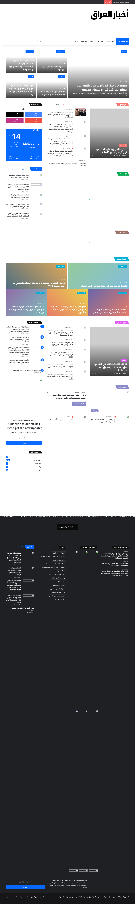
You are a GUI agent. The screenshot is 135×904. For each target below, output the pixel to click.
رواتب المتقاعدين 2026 (58, 578)
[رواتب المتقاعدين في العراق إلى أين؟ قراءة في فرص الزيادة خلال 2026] (36, 207)
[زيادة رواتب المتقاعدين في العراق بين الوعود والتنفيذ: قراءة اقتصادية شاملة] (85, 372)
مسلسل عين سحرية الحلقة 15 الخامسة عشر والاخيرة (52, 93)
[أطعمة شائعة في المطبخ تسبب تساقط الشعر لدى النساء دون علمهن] (108, 302)
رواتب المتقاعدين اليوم (59, 581)
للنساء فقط (122, 259)
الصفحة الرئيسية (123, 41)
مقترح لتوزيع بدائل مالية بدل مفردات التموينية (27, 370)
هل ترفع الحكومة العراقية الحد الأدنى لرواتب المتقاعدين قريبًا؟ (19, 196)
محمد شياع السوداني (59, 599)
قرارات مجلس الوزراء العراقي (57, 596)
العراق (47, 563)
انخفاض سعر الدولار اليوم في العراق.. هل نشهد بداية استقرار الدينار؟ (19, 339)
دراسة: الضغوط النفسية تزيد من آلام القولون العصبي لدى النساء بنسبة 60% (38, 284)
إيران (54, 553)
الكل (64, 104)
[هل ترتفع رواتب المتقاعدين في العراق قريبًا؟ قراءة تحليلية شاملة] (73, 630)
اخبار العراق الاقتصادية (59, 556)
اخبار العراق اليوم (45, 556)
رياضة (92, 41)
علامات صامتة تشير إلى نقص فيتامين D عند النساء (104, 286)
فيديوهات (84, 41)
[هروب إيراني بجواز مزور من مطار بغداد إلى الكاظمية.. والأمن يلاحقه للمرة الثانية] (80, 112)
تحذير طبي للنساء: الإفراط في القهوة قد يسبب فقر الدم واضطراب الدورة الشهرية (68, 309)
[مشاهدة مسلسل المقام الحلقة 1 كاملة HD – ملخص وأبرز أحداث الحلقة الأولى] (73, 872)
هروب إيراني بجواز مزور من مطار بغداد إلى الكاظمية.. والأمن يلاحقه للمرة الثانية (60, 115)
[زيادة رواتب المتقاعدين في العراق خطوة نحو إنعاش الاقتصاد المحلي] (36, 217)
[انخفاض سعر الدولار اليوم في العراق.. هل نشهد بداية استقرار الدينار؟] (36, 340)
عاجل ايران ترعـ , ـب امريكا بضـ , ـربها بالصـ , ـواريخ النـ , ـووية (103, 420)
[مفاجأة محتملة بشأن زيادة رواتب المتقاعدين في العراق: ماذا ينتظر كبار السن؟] (93, 553)
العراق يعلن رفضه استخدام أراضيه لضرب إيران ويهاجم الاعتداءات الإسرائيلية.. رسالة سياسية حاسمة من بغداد (61, 128)
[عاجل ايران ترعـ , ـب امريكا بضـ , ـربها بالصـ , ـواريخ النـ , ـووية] (128, 417)
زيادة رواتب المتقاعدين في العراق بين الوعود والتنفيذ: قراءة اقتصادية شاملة (60, 377)
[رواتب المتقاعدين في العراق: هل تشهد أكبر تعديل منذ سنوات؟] (36, 178)
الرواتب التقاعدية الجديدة (58, 563)
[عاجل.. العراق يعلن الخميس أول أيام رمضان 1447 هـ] (109, 133)
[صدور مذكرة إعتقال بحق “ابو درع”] (52, 60)
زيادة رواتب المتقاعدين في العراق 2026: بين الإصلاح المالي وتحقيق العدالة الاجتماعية (18, 187)
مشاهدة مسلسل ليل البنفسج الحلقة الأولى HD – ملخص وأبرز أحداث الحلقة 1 (19, 362)
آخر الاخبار (123, 104)
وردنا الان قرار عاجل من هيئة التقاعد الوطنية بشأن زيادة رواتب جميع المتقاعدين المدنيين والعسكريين (18, 329)
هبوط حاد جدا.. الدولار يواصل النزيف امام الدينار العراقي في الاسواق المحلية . (102, 87)
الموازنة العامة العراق (47, 567)
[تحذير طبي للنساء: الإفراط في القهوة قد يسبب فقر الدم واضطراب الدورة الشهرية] (67, 302)
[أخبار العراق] (109, 14)
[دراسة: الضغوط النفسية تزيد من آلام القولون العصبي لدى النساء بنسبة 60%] (36, 276)
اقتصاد (124, 51)
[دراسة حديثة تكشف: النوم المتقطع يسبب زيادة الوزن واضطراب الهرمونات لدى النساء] (26, 302)
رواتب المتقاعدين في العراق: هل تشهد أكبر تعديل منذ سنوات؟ (19, 176)
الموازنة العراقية (60, 571)
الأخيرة (36, 169)
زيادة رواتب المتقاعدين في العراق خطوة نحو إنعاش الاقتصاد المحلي (18, 214)
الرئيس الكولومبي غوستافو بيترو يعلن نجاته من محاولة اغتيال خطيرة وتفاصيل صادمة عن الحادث (60, 153)
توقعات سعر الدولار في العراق (57, 574)
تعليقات (12, 169)
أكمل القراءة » (79, 404)
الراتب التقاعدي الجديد (59, 560)
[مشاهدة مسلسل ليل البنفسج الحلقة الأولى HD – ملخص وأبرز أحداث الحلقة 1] (36, 363)
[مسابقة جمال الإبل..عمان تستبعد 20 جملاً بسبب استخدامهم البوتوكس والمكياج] (93, 872)
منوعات (62, 76)
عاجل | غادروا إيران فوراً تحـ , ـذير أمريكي (61, 420)
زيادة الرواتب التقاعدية (59, 585)
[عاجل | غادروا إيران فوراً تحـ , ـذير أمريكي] (85, 417)
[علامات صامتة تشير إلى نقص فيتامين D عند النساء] (98, 276)
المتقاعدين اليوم (60, 567)
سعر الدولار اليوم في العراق (57, 589)
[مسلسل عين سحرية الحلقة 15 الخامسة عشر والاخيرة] (52, 85)
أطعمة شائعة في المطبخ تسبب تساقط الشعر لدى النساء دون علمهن (110, 311)
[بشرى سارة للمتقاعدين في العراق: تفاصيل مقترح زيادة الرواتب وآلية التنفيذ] (93, 789)
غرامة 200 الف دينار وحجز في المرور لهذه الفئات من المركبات (67, 164)
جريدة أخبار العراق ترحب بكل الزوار (89, 897)
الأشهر (24, 169)
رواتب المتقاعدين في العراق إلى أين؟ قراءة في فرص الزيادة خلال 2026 (17, 205)
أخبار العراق (111, 41)
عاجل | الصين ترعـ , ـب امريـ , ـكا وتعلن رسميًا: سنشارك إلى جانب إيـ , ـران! (69, 396)
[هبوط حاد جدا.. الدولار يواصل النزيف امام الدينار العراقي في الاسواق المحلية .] (98, 73)
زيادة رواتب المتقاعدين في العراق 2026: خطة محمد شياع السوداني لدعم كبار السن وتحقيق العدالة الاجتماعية (18, 351)
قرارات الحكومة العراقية (58, 592)
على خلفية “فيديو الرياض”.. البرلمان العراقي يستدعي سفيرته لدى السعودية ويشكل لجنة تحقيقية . (60, 141)
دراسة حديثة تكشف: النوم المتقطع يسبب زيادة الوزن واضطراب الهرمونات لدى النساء (27, 309)
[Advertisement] (46, 21)
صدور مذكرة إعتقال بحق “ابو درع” (54, 68)
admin (124, 155)
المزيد (76, 41)
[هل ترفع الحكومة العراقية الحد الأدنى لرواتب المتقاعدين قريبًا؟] (36, 198)
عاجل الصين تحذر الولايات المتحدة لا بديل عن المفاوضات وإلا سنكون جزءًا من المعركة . (21, 65)
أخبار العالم (100, 41)
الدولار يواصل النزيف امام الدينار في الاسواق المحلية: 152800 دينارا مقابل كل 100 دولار (21, 90)
